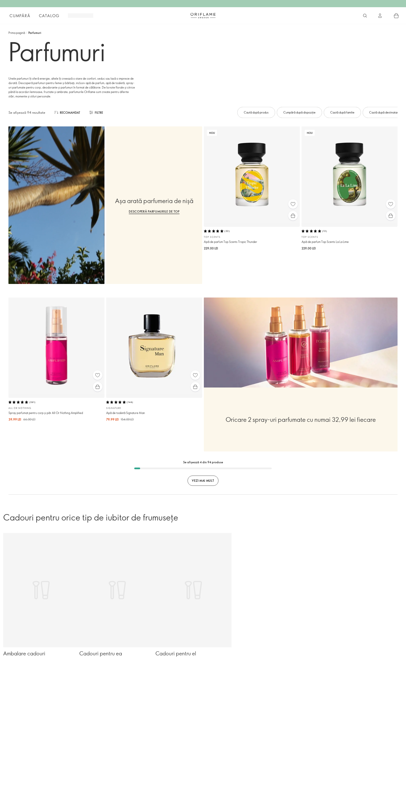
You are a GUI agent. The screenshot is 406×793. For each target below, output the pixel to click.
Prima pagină (16, 33)
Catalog (49, 15)
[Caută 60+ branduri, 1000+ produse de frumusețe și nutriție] (365, 15)
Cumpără (20, 15)
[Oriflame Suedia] (203, 15)
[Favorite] (293, 204)
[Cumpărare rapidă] (293, 215)
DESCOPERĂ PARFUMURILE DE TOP (154, 211)
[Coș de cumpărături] (396, 15)
